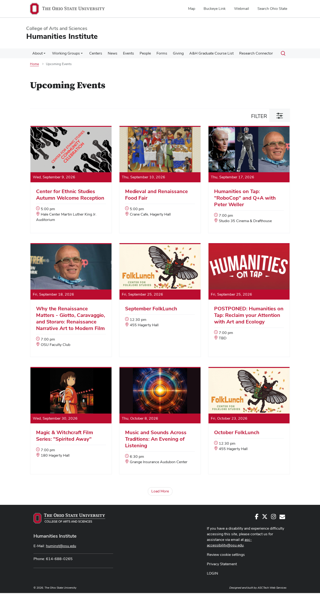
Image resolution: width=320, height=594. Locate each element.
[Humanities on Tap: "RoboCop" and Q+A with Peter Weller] (249, 180)
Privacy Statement (222, 563)
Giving (178, 53)
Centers (95, 53)
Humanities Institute (55, 536)
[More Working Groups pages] (82, 54)
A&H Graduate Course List (211, 53)
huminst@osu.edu (61, 545)
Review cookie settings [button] (226, 554)
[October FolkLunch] (249, 414)
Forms (161, 53)
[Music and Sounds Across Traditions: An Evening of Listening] (160, 421)
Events (128, 53)
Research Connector (256, 53)
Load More (160, 491)
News (112, 53)
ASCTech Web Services (272, 588)
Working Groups (66, 53)
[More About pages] (44, 54)
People (145, 53)
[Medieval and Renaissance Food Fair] (160, 176)
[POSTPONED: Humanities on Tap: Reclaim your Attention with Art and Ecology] (249, 297)
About (37, 53)
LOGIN (212, 573)
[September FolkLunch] (160, 290)
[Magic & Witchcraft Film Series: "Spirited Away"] (71, 417)
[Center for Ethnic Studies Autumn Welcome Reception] (71, 179)
